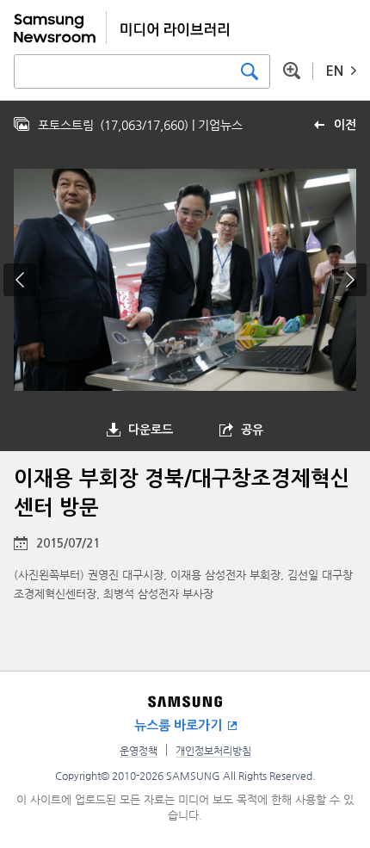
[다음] (350, 279)
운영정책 (138, 751)
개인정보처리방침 (213, 751)
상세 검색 (292, 70)
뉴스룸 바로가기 (178, 725)
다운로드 (150, 430)
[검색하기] (249, 71)
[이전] (19, 279)
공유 (252, 430)
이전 (345, 125)
